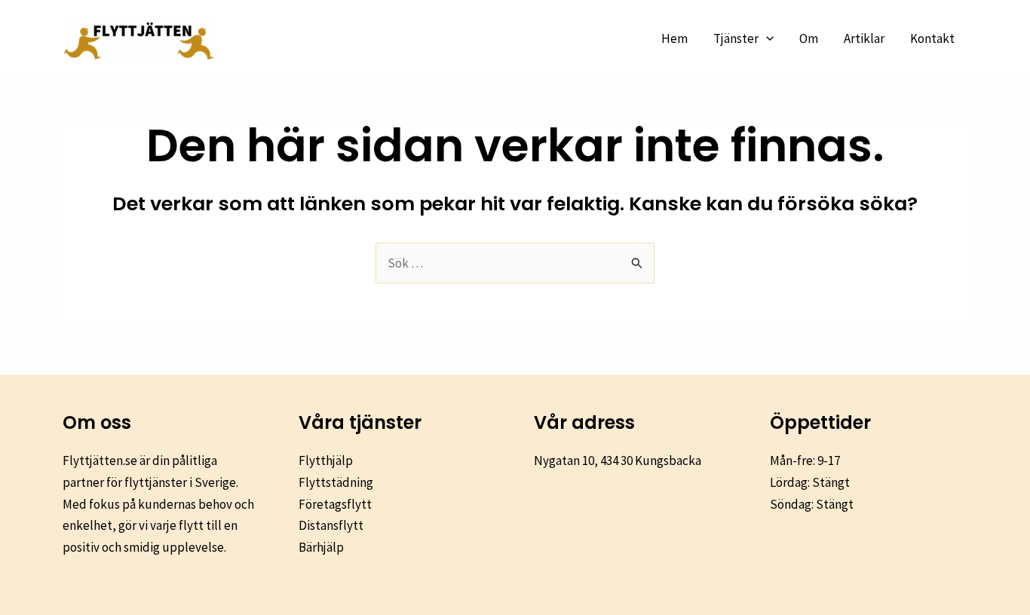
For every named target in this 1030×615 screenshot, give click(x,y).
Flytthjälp (326, 460)
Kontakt (932, 38)
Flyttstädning (336, 482)
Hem (674, 38)
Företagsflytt (335, 504)
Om (808, 38)
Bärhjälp (321, 547)
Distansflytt (331, 525)
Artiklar (864, 38)
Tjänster (736, 38)
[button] (766, 38)
